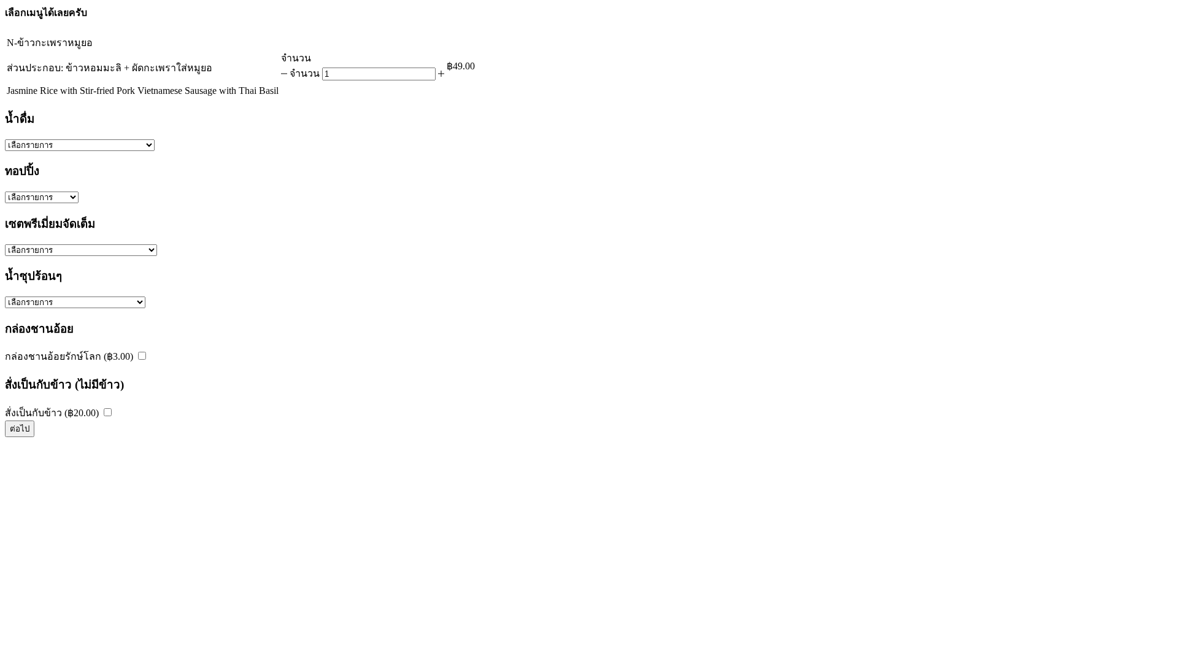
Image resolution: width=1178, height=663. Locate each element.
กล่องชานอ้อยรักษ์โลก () (70, 356)
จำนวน (305, 73)
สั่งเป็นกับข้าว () (53, 413)
